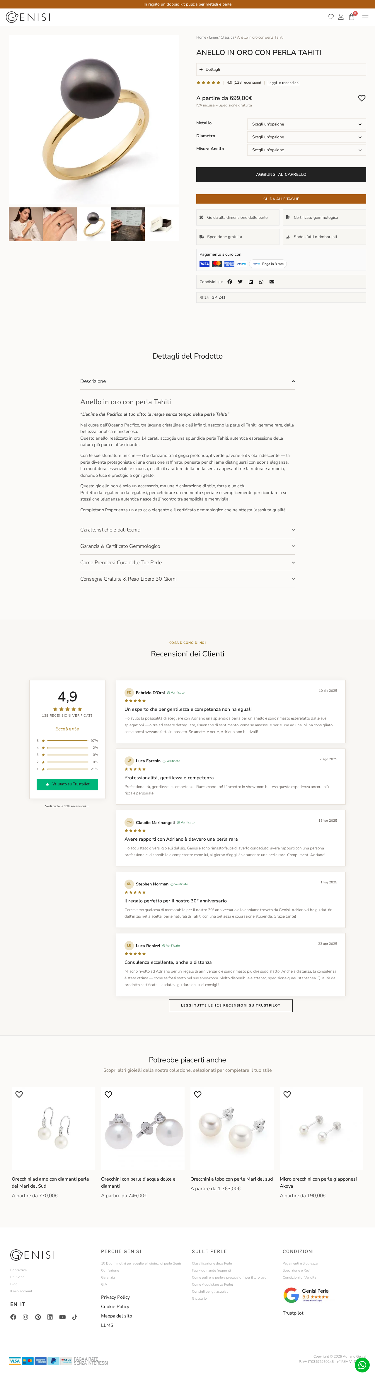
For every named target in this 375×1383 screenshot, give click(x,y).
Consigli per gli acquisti (210, 1291)
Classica (227, 37)
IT (22, 1304)
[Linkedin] (50, 1317)
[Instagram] (25, 1317)
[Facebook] (13, 1317)
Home (201, 37)
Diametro (205, 136)
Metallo (204, 123)
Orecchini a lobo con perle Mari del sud (231, 1179)
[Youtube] (62, 1317)
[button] (229, 281)
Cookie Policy (115, 1306)
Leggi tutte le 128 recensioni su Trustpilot (230, 1005)
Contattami (19, 1270)
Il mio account (21, 1291)
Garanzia (108, 1277)
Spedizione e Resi (296, 1270)
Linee (213, 37)
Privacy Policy (115, 1297)
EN (13, 1304)
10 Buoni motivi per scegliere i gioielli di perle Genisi (142, 1263)
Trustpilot (293, 1313)
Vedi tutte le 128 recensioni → (67, 806)
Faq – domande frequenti (211, 1270)
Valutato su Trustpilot (71, 784)
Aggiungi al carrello (281, 174)
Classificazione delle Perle (212, 1263)
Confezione (110, 1270)
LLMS (107, 1325)
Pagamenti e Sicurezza (300, 1263)
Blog (14, 1284)
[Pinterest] (38, 1317)
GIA (104, 1284)
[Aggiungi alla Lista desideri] (361, 98)
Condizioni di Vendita (299, 1277)
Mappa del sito (116, 1316)
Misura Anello (210, 149)
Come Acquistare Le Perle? (212, 1284)
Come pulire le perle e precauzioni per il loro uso (229, 1277)
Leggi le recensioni (283, 82)
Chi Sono (17, 1277)
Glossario (199, 1298)
